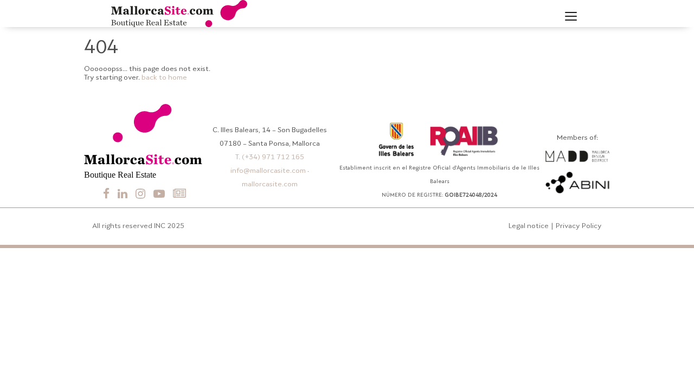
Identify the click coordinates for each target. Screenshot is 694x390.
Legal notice (529, 226)
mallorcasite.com (270, 184)
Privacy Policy (579, 226)
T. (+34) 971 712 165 (269, 157)
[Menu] (571, 16)
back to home (164, 77)
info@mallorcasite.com (268, 170)
